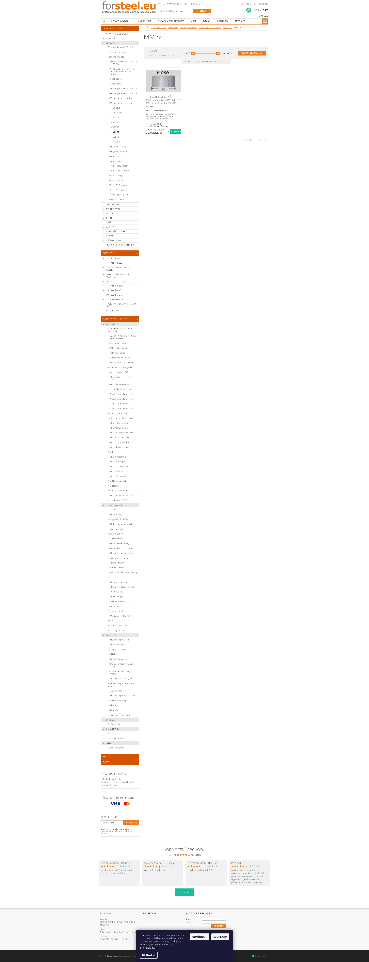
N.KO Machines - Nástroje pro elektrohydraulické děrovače (122, 71)
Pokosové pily (116, 591)
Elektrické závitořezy (117, 625)
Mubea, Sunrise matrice (121, 103)
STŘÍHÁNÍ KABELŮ (114, 262)
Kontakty (222, 21)
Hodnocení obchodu (184, 849)
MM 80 (115, 132)
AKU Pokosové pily (118, 476)
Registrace (263, 4)
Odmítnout (199, 936)
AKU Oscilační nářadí (117, 490)
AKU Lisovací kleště (119, 372)
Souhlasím (220, 936)
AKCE (193, 21)
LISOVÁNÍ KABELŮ (114, 258)
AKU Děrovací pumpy (120, 384)
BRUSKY (109, 213)
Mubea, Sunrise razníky (121, 98)
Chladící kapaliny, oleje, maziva (121, 672)
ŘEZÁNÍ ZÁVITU (113, 209)
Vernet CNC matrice (119, 170)
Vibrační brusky (117, 562)
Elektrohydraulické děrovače (121, 47)
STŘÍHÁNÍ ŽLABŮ (113, 290)
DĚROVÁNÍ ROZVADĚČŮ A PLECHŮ (118, 268)
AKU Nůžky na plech (117, 481)
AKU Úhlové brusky (119, 423)
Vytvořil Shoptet (261, 956)
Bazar (206, 21)
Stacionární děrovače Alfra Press (121, 305)
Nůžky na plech (115, 620)
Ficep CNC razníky (118, 185)
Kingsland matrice (118, 151)
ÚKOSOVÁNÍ (111, 38)
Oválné (115, 136)
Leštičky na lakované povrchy (123, 572)
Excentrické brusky (119, 558)
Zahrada (110, 719)
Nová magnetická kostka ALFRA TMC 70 (119, 932)
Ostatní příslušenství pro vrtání (121, 665)
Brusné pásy (116, 690)
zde (152, 947)
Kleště (111, 733)
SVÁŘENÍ (110, 743)
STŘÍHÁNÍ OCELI (113, 240)
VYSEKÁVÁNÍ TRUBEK (115, 231)
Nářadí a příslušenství (171, 21)
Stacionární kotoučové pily (122, 587)
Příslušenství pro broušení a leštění (121, 684)
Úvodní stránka (104, 21)
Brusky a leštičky (115, 533)
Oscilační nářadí (115, 611)
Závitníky (114, 710)
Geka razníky (116, 78)
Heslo (188, 922)
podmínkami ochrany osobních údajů (116, 832)
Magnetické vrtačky (119, 519)
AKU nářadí (111, 324)
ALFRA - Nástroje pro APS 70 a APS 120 (123, 63)
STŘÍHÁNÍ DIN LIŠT (114, 285)
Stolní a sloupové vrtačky (121, 524)
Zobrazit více (184, 892)
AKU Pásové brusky (119, 427)
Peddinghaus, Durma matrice (123, 93)
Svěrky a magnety (116, 747)
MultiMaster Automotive (121, 616)
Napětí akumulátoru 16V (121, 399)
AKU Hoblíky (113, 485)
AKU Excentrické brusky (121, 442)
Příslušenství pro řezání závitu (122, 695)
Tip (172, 55)
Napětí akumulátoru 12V (121, 394)
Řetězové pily (114, 724)
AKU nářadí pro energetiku (120, 367)
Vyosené (116, 141)
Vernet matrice (117, 161)
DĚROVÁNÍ (111, 42)
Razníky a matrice (116, 56)
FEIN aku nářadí (117, 353)
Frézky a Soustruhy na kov (120, 245)
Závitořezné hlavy (118, 700)
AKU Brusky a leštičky (118, 413)
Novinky (240, 21)
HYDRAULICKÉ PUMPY (116, 281)
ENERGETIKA (144, 21)
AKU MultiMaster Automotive (123, 495)
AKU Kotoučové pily (119, 466)
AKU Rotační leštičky (119, 437)
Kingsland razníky (118, 146)
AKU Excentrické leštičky (121, 432)
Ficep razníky (116, 175)
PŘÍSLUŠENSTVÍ (113, 310)
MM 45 (115, 122)
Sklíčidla (114, 654)
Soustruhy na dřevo (117, 630)
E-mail (188, 919)
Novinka (162, 55)
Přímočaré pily (116, 596)
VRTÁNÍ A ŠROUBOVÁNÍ (117, 33)
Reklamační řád (109, 785)
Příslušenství (113, 635)
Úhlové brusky (116, 538)
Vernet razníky (116, 156)
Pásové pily (115, 606)
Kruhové (116, 107)
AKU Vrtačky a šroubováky (120, 389)
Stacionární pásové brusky (122, 553)
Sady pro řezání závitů (120, 715)
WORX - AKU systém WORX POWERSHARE (123, 337)
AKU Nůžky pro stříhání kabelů (121, 378)
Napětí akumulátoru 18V (121, 403)
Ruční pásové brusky (119, 543)
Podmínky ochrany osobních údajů (118, 782)
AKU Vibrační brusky (119, 447)
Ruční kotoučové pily (119, 582)
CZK (261, 16)
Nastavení (148, 955)
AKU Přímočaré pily (119, 456)
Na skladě (154, 51)
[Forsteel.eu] (129, 7)
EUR (266, 16)
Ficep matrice (116, 180)
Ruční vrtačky (116, 514)
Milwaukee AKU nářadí (120, 357)
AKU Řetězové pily (118, 471)
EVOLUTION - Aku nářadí (121, 362)
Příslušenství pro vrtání (118, 639)
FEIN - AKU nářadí (118, 348)
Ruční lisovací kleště (117, 299)
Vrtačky (111, 509)
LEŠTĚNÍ (109, 222)
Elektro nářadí (114, 505)
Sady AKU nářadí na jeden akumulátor (120, 329)
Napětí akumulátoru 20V (121, 408)
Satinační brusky (117, 567)
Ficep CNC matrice (119, 190)
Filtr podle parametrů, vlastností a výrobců (204, 62)
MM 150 (116, 117)
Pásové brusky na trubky (121, 548)
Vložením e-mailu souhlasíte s (116, 831)
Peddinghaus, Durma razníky (123, 88)
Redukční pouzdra (118, 659)
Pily (109, 577)
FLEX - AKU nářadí (118, 343)
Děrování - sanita (116, 199)
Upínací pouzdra (117, 649)
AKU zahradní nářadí (117, 500)
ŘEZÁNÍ (109, 218)
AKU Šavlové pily (117, 461)
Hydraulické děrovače (118, 52)
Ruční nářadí (112, 729)
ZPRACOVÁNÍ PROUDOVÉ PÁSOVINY (117, 275)
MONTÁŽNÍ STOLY (114, 294)
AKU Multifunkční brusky (121, 418)
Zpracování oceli (121, 21)
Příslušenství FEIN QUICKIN (123, 678)
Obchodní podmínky (111, 779)
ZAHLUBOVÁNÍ (112, 204)
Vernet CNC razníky (119, 165)
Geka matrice (116, 83)
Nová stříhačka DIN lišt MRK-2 (115, 939)
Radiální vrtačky (117, 529)
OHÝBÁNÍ (110, 236)
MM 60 (115, 127)
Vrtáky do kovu (117, 644)
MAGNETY (110, 227)
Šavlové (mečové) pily (120, 601)
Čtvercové (117, 112)
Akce (151, 55)
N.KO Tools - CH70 (119, 194)
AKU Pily (111, 452)
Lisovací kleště (117, 738)
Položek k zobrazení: (252, 53)
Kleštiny (113, 705)
